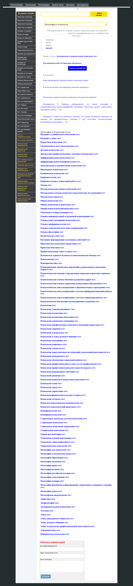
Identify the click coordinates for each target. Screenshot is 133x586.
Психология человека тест (52, 399)
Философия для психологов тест (55, 450)
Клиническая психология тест (54, 173)
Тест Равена (21, 105)
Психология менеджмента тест (54, 356)
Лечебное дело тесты (25, 165)
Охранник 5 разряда (24, 20)
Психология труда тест (51, 387)
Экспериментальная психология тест (57, 507)
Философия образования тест (54, 458)
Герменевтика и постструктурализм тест (59, 146)
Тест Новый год (22, 122)
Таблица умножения (24, 84)
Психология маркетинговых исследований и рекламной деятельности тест (75, 352)
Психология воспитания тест (53, 313)
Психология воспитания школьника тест (59, 317)
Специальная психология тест (54, 430)
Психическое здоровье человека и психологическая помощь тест (70, 255)
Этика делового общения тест (54, 522)
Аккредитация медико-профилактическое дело (25, 176)
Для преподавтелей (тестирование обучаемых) (62, 63)
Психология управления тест (54, 391)
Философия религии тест (52, 469)
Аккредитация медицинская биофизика (22, 188)
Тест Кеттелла (22, 108)
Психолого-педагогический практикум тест (60, 407)
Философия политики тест (52, 461)
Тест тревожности (23, 98)
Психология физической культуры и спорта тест (63, 395)
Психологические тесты (26, 119)
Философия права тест (51, 465)
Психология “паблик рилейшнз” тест (57, 309)
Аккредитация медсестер (22, 150)
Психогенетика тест (49, 259)
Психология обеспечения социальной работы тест (63, 360)
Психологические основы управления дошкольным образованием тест (73, 283)
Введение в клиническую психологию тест (60, 134)
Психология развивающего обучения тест (59, 372)
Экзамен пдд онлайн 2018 (24, 42)
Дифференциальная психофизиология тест (60, 162)
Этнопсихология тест (50, 530)
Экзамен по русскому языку (25, 69)
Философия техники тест (52, 481)
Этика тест (45, 515)
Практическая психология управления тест (60, 244)
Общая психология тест (51, 201)
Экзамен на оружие (24, 31)
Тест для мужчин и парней (24, 130)
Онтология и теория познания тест (56, 212)
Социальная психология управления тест (59, 426)
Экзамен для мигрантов (26, 54)
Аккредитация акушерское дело (23, 194)
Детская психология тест (52, 150)
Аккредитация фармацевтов (22, 145)
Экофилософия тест (49, 503)
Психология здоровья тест (52, 329)
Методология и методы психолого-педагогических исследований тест (72, 193)
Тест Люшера (22, 112)
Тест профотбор (23, 87)
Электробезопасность (25, 50)
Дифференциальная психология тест (57, 158)
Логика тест (46, 185)
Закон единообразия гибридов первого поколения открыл (65, 80)
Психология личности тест (52, 348)
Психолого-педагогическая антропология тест (61, 403)
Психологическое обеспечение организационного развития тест (69, 301)
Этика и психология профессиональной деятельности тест (67, 526)
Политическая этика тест (52, 236)
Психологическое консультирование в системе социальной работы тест (73, 297)
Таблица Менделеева (25, 80)
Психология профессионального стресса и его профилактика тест (70, 364)
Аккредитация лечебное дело (22, 169)
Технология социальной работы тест (57, 442)
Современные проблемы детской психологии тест (63, 418)
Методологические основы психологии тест (60, 189)
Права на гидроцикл (24, 38)
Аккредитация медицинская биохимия (26, 182)
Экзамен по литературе (21, 63)
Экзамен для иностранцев (22, 58)
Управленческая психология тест (56, 446)
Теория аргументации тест (52, 434)
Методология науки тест (51, 197)
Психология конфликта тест (53, 344)
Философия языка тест (51, 491)
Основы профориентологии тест (55, 224)
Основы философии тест (51, 232)
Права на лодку (23, 34)
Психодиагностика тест (51, 263)
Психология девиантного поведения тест (59, 321)
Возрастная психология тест (53, 142)
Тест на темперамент (25, 101)
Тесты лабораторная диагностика (25, 161)
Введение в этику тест (50, 138)
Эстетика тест (47, 511)
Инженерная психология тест (54, 169)
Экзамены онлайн (26, 13)
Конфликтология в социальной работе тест (60, 181)
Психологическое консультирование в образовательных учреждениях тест (75, 287)
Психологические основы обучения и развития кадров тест (68, 279)
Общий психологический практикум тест (59, 208)
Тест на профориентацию (23, 136)
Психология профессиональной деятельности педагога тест (68, 368)
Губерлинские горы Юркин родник (24, 200)
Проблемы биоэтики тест (52, 247)
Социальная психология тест (54, 422)
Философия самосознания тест (54, 477)
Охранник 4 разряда (24, 17)
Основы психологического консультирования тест (64, 228)
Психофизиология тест (50, 411)
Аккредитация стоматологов (22, 155)
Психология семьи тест (51, 383)
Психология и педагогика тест (54, 333)
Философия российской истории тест (57, 473)
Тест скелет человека (25, 140)
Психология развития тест (52, 376)
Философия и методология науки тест (58, 454)
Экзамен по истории (24, 73)
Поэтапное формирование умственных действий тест (65, 240)
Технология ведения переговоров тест (58, 438)
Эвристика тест (47, 499)
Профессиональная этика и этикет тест (58, 251)
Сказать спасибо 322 (77, 68)
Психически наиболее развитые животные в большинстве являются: (70, 97)
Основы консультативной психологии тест (60, 220)
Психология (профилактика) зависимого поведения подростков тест (72, 325)
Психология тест (48, 305)
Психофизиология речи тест (53, 415)
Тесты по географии (24, 115)
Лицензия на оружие (24, 27)
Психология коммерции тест (53, 340)
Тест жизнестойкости (25, 94)
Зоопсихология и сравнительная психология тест (76, 56)
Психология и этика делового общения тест (60, 336)
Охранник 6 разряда (24, 24)
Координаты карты (24, 77)
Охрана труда (22, 47)
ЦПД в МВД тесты (23, 91)
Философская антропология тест (55, 495)
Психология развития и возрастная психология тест (64, 379)
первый (49, 48)
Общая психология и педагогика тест (57, 205)
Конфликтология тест (50, 177)
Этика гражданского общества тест (57, 518)
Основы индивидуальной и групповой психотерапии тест (67, 216)
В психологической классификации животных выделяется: (66, 87)
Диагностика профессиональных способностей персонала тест (69, 154)
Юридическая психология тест (54, 534)
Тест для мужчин (23, 126)
